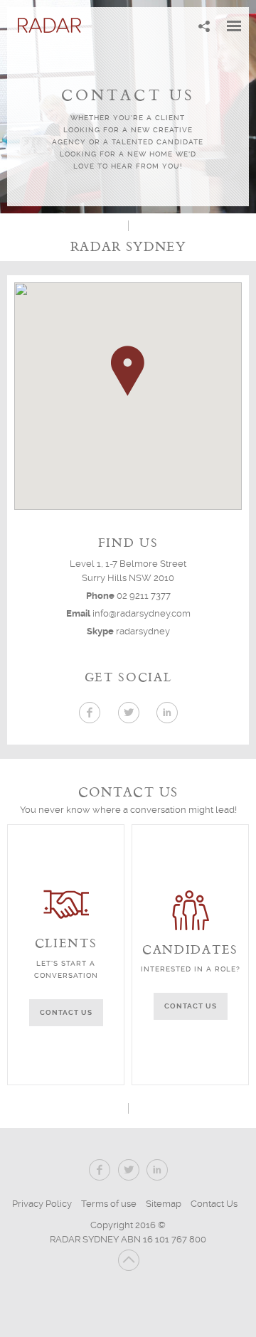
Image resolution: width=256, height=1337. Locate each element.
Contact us (66, 1012)
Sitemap (163, 1203)
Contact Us (214, 1203)
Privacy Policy (42, 1203)
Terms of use (109, 1203)
